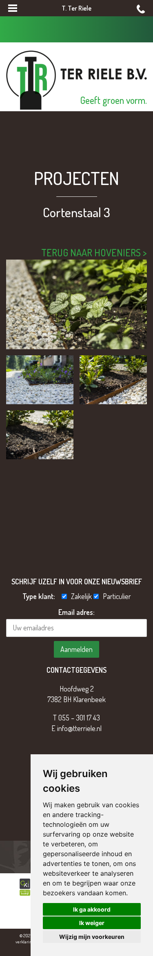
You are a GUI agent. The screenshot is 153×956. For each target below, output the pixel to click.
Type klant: (41, 596)
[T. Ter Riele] (76, 79)
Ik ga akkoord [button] (92, 909)
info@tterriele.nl (79, 728)
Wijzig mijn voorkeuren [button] (91, 936)
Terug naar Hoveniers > (94, 252)
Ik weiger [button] (91, 922)
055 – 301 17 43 (79, 717)
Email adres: (76, 612)
